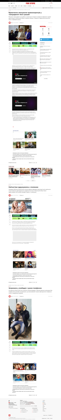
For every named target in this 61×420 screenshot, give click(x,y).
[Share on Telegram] (10, 50)
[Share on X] (10, 47)
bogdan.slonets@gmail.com (31, 402)
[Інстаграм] (12, 3)
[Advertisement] (24, 60)
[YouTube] (11, 3)
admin (12, 22)
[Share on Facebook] (10, 45)
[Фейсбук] (8, 3)
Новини (10, 185)
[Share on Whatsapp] (10, 48)
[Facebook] (43, 30)
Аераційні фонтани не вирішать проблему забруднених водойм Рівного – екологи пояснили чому (46, 68)
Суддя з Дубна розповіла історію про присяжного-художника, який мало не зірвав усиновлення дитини (14, 176)
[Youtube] (49, 34)
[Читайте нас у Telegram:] (41, 39)
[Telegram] (14, 3)
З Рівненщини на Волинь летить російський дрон (46, 65)
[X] (9, 3)
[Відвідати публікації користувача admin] (10, 23)
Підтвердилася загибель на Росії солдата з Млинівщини (20, 272)
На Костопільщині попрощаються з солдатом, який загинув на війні (22, 155)
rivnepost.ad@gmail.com (28, 404)
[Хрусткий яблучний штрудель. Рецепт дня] (25, 171)
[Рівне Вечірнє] (9, 415)
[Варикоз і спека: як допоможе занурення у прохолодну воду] (47, 171)
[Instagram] (43, 34)
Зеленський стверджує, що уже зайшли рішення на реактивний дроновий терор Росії (25, 154)
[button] (49, 3)
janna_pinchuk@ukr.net (32, 403)
